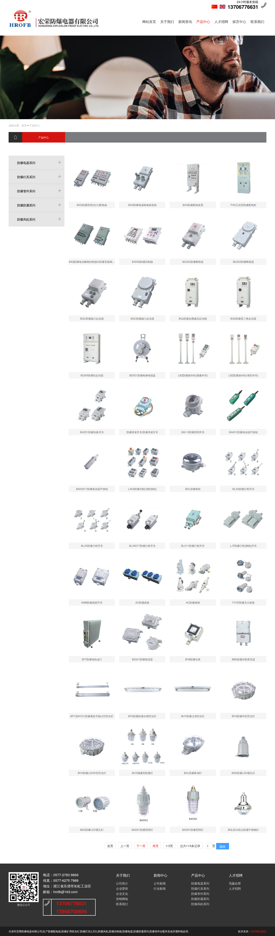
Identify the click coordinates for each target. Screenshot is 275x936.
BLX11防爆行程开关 (193, 545)
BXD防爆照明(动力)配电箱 (92, 205)
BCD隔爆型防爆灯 (142, 773)
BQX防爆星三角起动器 (243, 318)
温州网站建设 (258, 931)
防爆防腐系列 (26, 205)
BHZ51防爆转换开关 (92, 432)
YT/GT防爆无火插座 (243, 602)
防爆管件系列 (26, 191)
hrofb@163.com (65, 891)
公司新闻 (160, 883)
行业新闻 (160, 888)
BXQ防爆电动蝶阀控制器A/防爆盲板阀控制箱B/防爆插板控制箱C (105, 261)
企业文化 (122, 893)
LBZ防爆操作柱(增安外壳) (243, 375)
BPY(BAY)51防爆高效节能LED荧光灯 (91, 716)
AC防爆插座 (142, 602)
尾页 (156, 846)
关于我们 (167, 21)
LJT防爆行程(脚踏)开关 (243, 545)
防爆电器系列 (26, 163)
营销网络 (122, 899)
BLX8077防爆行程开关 (142, 545)
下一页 (140, 846)
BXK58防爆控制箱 (142, 261)
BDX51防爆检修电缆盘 (142, 375)
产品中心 (203, 21)
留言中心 (239, 21)
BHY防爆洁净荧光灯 (193, 716)
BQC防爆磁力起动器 (92, 318)
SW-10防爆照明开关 (193, 432)
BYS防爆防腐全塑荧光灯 (142, 716)
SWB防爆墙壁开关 (91, 602)
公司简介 (122, 883)
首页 (24, 125)
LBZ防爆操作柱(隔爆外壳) (193, 375)
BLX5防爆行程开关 (243, 489)
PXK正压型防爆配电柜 (243, 205)
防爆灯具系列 (26, 177)
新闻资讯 (185, 21)
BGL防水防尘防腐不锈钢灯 (243, 829)
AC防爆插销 (193, 602)
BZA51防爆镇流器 (142, 659)
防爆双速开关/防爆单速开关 (142, 432)
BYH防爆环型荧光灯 (243, 716)
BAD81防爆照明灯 (192, 829)
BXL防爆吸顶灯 (193, 773)
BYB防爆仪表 (192, 659)
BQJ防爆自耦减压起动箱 (193, 318)
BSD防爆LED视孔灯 (243, 773)
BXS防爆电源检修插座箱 (142, 205)
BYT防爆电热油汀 (92, 659)
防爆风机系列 (26, 219)
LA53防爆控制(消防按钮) (142, 489)
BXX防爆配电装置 (193, 205)
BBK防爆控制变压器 (243, 659)
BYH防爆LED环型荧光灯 (92, 773)
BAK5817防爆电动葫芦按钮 (92, 489)
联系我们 (257, 21)
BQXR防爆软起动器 (92, 375)
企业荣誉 (122, 888)
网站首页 (149, 21)
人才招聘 (221, 21)
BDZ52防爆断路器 (192, 261)
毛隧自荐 (235, 883)
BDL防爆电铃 (193, 489)
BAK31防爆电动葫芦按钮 (243, 432)
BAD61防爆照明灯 (142, 829)
